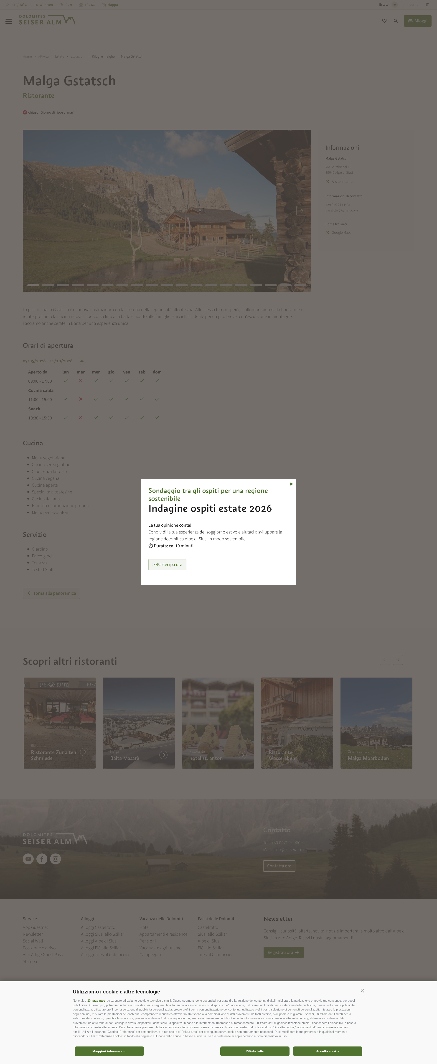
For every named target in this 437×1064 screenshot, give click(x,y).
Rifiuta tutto (255, 1051)
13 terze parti (96, 1000)
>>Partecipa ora (167, 564)
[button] (362, 991)
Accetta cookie (327, 1051)
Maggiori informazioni (109, 1051)
